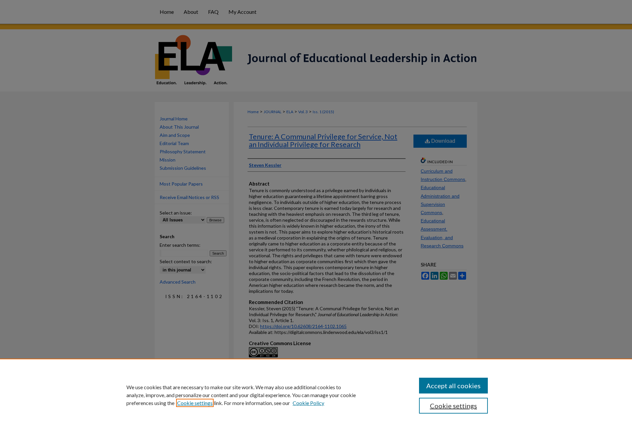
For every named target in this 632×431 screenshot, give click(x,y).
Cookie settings (195, 403)
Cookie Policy (308, 403)
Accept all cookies (453, 386)
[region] (316, 395)
